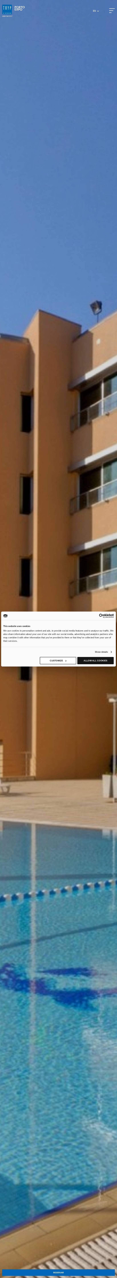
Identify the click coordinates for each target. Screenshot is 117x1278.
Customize (56, 660)
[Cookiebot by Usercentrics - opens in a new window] (101, 616)
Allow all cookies (95, 660)
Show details (101, 652)
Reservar (58, 1272)
